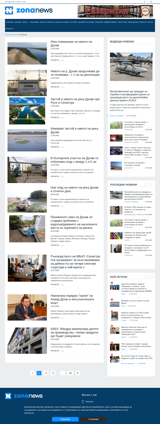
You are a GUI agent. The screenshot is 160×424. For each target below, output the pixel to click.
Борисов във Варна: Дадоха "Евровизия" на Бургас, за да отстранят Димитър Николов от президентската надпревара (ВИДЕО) (136, 287)
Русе (123, 306)
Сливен (124, 320)
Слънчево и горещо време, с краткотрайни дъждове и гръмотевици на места (136, 124)
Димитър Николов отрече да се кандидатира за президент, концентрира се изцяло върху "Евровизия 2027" (134, 330)
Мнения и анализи (62, 22)
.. (62, 373)
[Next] (78, 373)
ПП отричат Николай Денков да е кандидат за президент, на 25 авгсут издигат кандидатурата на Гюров (138, 248)
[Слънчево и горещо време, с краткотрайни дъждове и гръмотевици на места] (116, 125)
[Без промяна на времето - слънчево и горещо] (116, 166)
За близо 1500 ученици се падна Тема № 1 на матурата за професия (137, 209)
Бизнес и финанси (47, 22)
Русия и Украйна (117, 116)
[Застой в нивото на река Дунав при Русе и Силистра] (27, 110)
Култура (150, 22)
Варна (123, 294)
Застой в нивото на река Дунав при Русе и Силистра (75, 100)
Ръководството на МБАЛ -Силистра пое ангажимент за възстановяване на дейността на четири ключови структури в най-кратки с (75, 262)
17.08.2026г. (133, 294)
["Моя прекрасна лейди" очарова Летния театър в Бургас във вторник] (114, 347)
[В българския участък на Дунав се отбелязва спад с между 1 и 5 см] (27, 169)
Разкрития (99, 22)
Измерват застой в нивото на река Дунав (74, 130)
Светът (25, 22)
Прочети (55, 60)
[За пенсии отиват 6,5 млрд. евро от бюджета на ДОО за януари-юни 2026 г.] (114, 359)
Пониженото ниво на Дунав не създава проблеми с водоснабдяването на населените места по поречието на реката (74, 222)
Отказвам (93, 419)
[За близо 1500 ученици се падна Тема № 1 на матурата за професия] (116, 210)
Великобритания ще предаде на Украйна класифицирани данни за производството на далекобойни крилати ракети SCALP (130, 96)
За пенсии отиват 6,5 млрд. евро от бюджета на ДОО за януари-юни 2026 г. (136, 358)
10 (70, 373)
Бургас (123, 337)
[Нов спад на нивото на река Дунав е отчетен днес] (27, 199)
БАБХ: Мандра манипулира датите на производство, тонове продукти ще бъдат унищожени (74, 332)
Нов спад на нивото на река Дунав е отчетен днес (74, 189)
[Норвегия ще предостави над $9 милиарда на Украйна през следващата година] (116, 235)
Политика (9, 22)
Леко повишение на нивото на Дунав (71, 43)
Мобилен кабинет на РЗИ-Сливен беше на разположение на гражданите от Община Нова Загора (136, 315)
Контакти (89, 401)
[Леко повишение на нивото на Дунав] (27, 53)
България (18, 22)
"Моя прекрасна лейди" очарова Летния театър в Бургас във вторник (136, 345)
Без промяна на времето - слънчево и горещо (135, 164)
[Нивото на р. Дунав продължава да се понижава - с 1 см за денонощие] (27, 83)
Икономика (34, 22)
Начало (8, 35)
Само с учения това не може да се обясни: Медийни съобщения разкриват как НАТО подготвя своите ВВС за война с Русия (137, 151)
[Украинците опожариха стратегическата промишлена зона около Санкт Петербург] (116, 138)
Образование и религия (137, 22)
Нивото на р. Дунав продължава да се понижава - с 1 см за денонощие (75, 72)
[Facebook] (144, 2)
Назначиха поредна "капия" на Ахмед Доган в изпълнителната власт (72, 299)
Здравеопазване (110, 22)
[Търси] (151, 1)
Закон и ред (122, 22)
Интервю (73, 22)
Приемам (65, 419)
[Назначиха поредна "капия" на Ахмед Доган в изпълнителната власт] (27, 307)
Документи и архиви (86, 22)
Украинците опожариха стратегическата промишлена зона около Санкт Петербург (136, 137)
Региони (9, 28)
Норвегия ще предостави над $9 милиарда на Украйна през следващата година (137, 235)
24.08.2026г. (131, 116)
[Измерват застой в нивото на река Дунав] (27, 140)
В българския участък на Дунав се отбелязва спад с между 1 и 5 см (74, 159)
